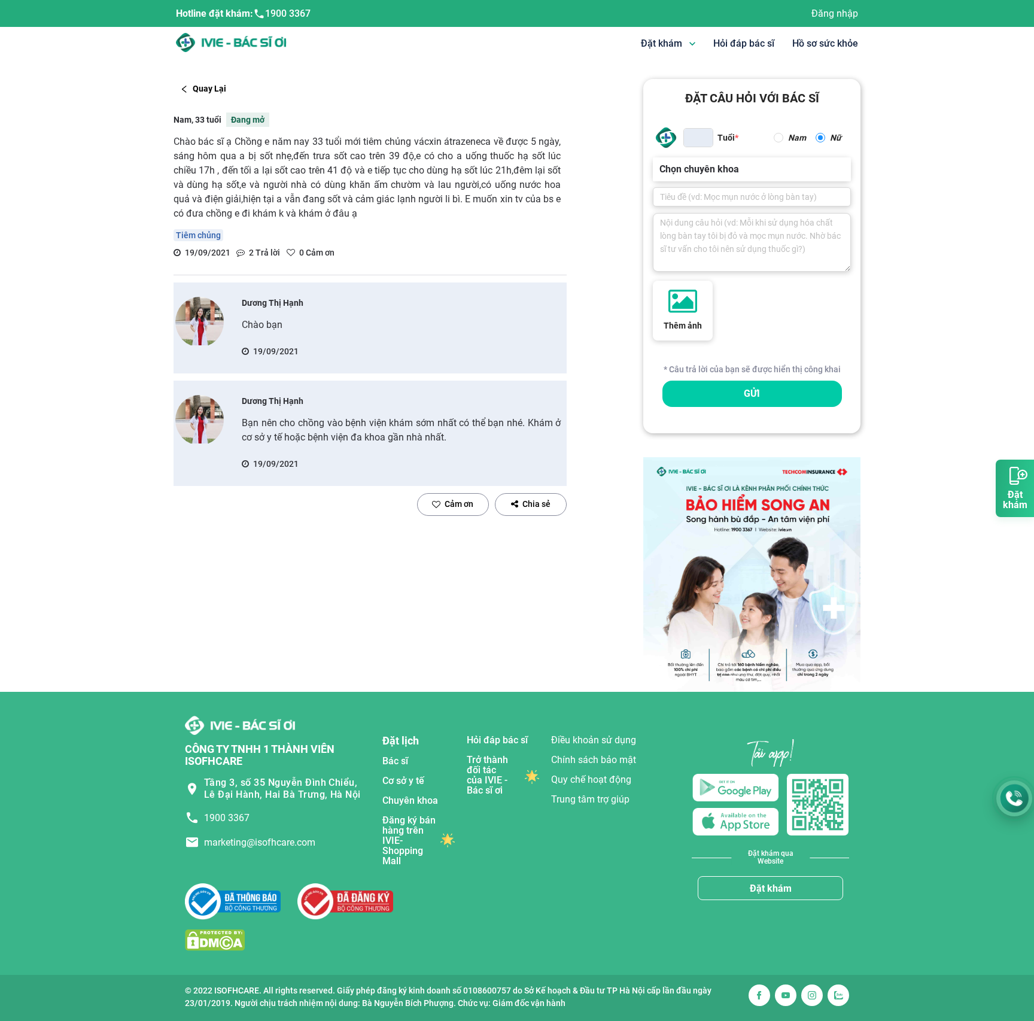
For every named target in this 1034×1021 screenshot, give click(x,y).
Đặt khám (771, 888)
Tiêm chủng (198, 235)
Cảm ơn (459, 504)
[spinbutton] (698, 138)
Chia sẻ (536, 504)
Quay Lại (209, 88)
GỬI (752, 393)
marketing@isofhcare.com (259, 842)
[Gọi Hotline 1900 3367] (1014, 798)
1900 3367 (288, 13)
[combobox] (660, 169)
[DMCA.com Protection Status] (215, 939)
